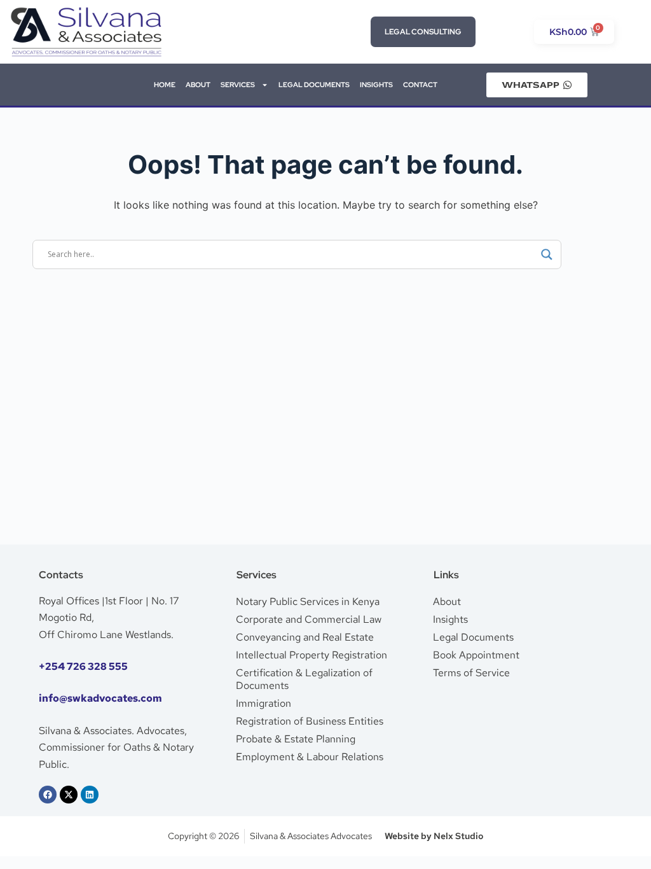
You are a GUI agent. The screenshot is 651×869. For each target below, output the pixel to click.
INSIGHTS (376, 84)
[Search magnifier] (547, 254)
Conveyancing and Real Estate (305, 637)
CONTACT (420, 84)
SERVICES (238, 84)
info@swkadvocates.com (100, 698)
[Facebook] (48, 794)
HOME (164, 84)
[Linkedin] (90, 794)
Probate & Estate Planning (295, 739)
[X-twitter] (69, 794)
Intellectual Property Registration (311, 655)
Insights (450, 619)
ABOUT (198, 84)
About (447, 601)
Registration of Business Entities (309, 721)
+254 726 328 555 (83, 666)
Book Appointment (476, 655)
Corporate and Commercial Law (308, 619)
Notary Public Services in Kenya (308, 601)
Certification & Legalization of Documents (304, 679)
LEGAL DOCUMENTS (314, 84)
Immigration (263, 703)
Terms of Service (471, 672)
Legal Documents (473, 637)
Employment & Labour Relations (309, 756)
